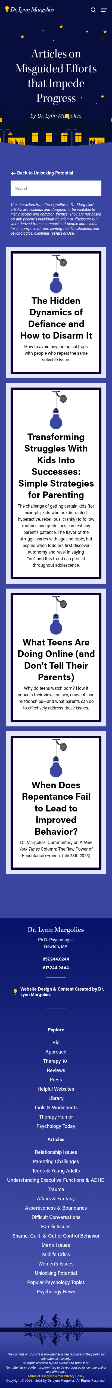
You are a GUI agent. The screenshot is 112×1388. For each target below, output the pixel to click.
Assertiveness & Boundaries (56, 1207)
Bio (56, 1042)
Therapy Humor (56, 1116)
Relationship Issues (56, 1152)
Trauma (56, 1189)
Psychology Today (55, 1126)
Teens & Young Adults (56, 1170)
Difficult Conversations (56, 1217)
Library (56, 1098)
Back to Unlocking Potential (44, 173)
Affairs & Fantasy (56, 1198)
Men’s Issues (56, 1245)
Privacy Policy (74, 1376)
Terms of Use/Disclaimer (45, 1376)
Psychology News (56, 1291)
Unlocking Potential (56, 1273)
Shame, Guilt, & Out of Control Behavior (56, 1235)
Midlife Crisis (56, 1254)
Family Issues (56, 1226)
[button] (104, 10)
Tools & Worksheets (56, 1107)
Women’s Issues (56, 1263)
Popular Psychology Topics (56, 1282)
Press (56, 1079)
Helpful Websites (56, 1089)
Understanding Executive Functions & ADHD (56, 1180)
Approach (55, 1051)
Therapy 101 (56, 1061)
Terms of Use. (63, 233)
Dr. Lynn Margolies (32, 10)
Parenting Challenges (56, 1161)
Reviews (56, 1070)
